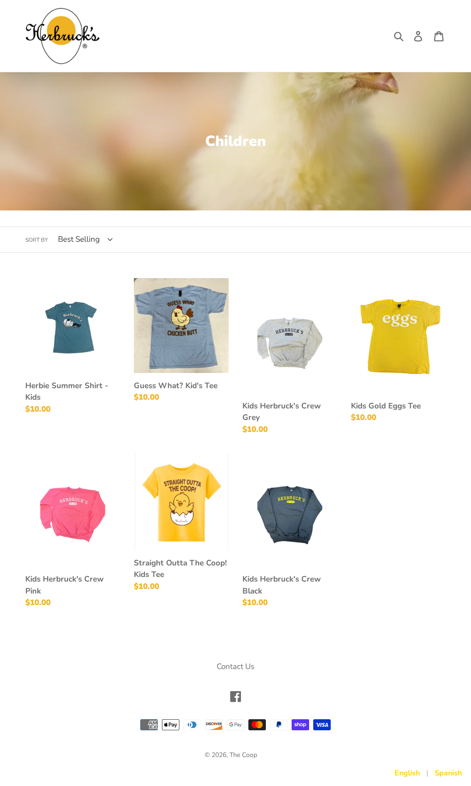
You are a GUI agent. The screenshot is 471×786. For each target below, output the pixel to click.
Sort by (36, 240)
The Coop (243, 755)
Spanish (448, 773)
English (407, 773)
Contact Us (235, 666)
